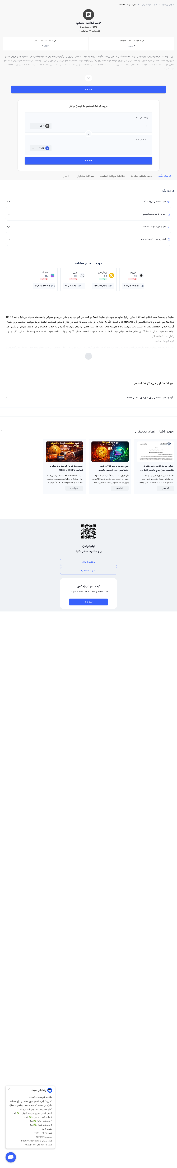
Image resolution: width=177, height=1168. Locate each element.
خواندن (165, 488)
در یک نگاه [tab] (164, 176)
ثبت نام (88, 602)
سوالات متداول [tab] (85, 176)
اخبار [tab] (66, 176)
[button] (41, 126)
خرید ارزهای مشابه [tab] (142, 176)
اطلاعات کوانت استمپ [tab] (112, 176)
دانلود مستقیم (88, 571)
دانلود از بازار (88, 562)
